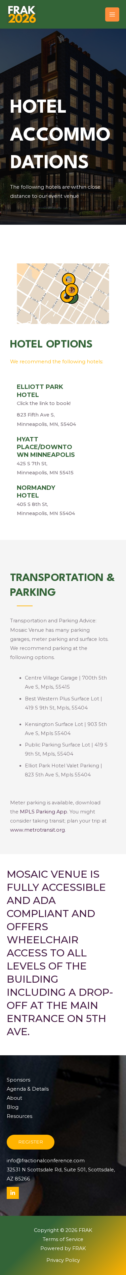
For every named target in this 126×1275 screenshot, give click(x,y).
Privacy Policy (63, 1260)
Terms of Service (63, 1239)
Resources (19, 1116)
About (14, 1098)
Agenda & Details (28, 1089)
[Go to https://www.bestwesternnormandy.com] (63, 501)
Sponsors (18, 1080)
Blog (12, 1107)
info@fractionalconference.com (46, 1161)
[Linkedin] (13, 1193)
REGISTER (30, 1141)
